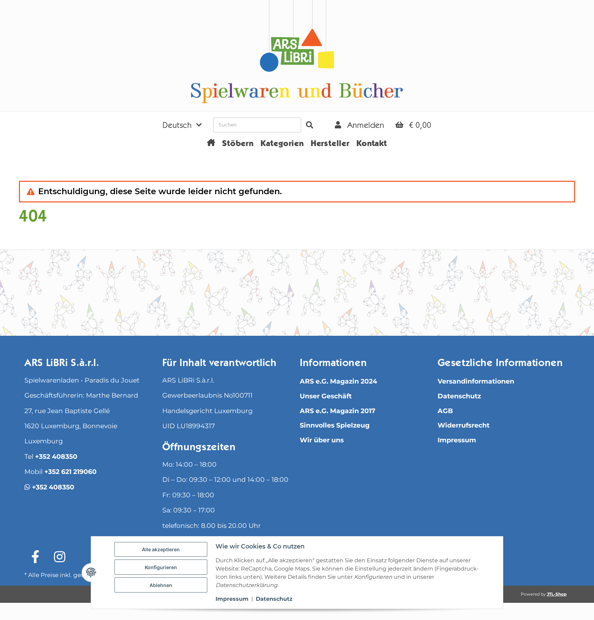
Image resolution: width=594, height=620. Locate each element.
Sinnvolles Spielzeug (335, 425)
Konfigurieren (161, 567)
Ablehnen (161, 585)
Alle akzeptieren (161, 549)
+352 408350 (56, 457)
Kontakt (371, 144)
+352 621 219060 (70, 472)
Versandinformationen (476, 381)
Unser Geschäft (326, 396)
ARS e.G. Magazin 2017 (337, 411)
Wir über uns (322, 440)
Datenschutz (459, 396)
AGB (445, 411)
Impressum (457, 440)
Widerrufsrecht (464, 425)
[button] (182, 125)
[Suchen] (309, 125)
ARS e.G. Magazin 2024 (338, 381)
